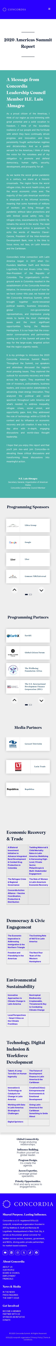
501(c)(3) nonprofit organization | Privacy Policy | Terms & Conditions (28, 1338)
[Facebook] (36, 1252)
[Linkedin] (11, 1252)
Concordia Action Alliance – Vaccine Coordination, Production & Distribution (16, 896)
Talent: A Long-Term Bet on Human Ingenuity (17, 1074)
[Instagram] (17, 1252)
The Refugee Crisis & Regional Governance (17, 882)
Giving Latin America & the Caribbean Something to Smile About (38, 1111)
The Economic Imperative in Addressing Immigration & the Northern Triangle (16, 941)
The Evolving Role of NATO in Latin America (37, 938)
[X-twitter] (23, 1252)
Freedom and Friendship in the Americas (16, 955)
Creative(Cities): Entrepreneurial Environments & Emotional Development (37, 1094)
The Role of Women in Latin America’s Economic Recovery (38, 882)
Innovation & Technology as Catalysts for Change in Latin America (15, 1094)
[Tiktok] (30, 1252)
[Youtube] (5, 1252)
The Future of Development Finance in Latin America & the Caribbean (36, 1077)
